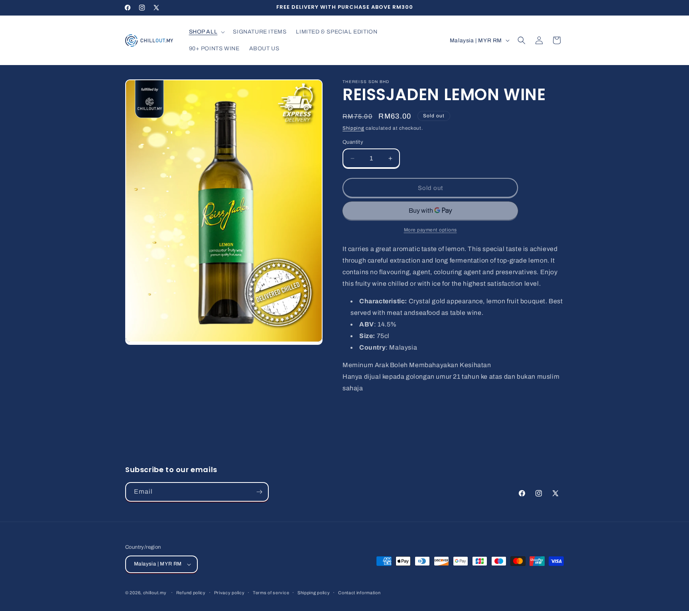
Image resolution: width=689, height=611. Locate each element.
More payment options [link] (430, 230)
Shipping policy (313, 592)
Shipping (353, 128)
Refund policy (191, 592)
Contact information (359, 592)
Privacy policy (229, 592)
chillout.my (155, 592)
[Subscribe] (259, 492)
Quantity (353, 142)
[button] (206, 32)
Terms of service (271, 592)
